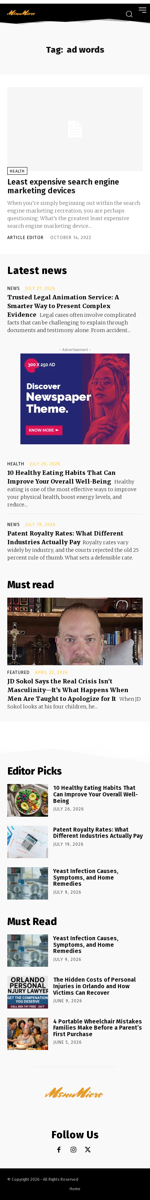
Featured (18, 672)
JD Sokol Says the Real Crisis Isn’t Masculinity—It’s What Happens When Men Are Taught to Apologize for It (68, 690)
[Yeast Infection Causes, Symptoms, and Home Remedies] (27, 883)
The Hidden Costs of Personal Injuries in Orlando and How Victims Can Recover (94, 986)
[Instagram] (73, 1150)
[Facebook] (59, 1150)
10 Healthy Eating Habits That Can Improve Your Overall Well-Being (95, 794)
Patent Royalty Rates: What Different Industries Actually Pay (98, 833)
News (13, 288)
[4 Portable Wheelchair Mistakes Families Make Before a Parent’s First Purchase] (27, 1034)
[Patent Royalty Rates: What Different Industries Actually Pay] (27, 842)
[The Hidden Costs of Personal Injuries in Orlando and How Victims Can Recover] (27, 992)
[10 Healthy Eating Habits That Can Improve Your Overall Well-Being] (27, 800)
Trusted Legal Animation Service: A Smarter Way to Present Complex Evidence (63, 306)
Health (17, 171)
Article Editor (25, 237)
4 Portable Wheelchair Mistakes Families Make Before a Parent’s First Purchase (97, 1028)
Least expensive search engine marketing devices (63, 186)
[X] (88, 1150)
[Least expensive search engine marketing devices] (75, 129)
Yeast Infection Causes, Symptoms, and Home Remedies (85, 877)
